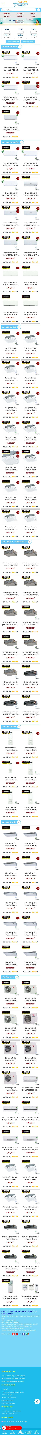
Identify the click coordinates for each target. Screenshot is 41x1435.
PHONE (11, 1428)
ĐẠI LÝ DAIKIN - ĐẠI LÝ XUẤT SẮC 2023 (14, 1379)
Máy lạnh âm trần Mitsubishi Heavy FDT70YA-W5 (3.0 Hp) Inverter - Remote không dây (30, 379)
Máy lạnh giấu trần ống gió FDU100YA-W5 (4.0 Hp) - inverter (30, 683)
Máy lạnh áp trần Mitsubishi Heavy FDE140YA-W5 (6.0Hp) (10, 934)
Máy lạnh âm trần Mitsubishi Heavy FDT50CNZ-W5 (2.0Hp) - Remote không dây (10, 468)
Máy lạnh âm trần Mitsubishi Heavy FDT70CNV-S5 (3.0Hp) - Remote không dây (30, 468)
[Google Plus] (17, 1334)
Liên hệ (5, 1389)
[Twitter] (20, 1334)
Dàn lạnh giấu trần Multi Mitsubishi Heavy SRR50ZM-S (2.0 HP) (10, 1267)
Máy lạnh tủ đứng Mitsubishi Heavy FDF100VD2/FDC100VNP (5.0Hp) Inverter (30, 808)
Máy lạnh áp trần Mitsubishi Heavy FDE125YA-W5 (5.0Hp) (30, 904)
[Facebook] (23, 1334)
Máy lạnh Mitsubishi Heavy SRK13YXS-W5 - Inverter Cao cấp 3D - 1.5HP (10, 128)
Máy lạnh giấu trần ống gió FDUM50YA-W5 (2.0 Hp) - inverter (10, 653)
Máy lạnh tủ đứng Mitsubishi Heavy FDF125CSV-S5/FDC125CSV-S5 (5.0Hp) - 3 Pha (30, 749)
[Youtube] (13, 1334)
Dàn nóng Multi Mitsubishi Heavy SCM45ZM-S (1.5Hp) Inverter (10, 999)
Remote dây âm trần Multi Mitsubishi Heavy (30, 1297)
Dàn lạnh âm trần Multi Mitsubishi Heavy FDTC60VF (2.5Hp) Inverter (30, 1208)
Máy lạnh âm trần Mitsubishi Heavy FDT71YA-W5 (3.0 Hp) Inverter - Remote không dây (10, 409)
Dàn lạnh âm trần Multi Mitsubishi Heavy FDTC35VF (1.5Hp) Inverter (30, 1178)
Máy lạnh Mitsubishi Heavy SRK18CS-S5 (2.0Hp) (10, 313)
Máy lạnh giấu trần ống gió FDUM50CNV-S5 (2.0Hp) (10, 564)
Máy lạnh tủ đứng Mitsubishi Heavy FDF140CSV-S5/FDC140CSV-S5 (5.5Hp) (10, 778)
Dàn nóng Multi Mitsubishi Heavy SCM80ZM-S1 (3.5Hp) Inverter (10, 1059)
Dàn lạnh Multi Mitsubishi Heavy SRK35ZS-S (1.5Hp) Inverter (10, 1118)
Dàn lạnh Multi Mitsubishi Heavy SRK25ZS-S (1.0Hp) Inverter (30, 1089)
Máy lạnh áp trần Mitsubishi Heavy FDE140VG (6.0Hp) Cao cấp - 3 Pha (30, 963)
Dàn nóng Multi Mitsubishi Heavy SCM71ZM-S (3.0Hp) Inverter (30, 1029)
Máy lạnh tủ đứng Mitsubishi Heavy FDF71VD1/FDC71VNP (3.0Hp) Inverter (30, 778)
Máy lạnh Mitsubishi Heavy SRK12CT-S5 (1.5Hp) (30, 283)
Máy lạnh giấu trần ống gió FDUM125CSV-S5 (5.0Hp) (30, 594)
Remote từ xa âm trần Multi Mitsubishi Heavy (10, 1297)
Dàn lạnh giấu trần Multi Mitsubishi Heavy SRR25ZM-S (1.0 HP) (10, 1238)
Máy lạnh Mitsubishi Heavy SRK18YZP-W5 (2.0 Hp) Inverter (10, 98)
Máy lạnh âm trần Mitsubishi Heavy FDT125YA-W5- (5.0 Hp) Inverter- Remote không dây (10, 438)
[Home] (20, 3)
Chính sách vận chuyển (9, 1398)
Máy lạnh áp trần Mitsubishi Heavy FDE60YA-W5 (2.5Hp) (10, 874)
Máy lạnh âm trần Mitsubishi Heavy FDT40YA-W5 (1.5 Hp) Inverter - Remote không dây (10, 349)
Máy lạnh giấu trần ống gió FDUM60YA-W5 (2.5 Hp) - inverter (30, 653)
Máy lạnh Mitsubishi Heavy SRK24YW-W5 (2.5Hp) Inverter (30, 194)
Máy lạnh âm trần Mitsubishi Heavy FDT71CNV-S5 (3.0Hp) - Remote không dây (10, 498)
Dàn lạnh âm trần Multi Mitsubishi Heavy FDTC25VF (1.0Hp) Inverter (10, 1178)
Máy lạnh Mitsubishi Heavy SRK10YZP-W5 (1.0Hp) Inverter (10, 69)
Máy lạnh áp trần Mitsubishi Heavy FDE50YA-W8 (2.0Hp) (30, 844)
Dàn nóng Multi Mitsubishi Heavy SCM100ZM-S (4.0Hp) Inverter (30, 1059)
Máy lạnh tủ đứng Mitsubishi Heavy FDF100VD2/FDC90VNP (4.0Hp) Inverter (10, 808)
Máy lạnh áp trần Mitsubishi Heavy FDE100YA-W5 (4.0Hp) (10, 904)
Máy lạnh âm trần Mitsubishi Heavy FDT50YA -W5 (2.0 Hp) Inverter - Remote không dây (30, 349)
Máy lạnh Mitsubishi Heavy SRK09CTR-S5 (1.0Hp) (10, 283)
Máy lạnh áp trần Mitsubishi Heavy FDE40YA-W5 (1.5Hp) (10, 844)
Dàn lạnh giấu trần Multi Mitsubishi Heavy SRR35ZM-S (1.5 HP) (30, 1238)
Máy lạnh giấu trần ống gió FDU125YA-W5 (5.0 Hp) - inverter (10, 713)
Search (38, 9)
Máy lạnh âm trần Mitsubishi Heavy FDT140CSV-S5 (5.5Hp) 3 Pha (30, 528)
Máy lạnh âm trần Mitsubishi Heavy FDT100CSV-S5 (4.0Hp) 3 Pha (30, 498)
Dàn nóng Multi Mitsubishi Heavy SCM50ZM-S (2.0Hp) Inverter (30, 999)
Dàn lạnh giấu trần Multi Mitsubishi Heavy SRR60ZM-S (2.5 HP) (30, 1267)
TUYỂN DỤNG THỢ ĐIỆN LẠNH (11, 1411)
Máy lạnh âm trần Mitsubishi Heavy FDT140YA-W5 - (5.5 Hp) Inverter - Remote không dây (30, 438)
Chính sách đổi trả (8, 1400)
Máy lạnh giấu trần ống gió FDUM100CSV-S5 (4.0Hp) (10, 594)
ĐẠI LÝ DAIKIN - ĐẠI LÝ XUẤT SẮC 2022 (14, 1376)
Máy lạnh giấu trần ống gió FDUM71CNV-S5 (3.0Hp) (30, 564)
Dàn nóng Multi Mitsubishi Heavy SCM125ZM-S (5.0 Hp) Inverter (10, 1089)
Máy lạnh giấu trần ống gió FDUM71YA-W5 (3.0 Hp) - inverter (10, 683)
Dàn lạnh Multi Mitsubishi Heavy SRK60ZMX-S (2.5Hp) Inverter (10, 1148)
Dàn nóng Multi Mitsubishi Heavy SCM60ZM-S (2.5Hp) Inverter (10, 1029)
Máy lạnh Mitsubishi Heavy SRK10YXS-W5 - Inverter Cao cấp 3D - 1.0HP (30, 98)
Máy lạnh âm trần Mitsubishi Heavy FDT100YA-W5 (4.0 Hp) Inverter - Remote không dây (30, 409)
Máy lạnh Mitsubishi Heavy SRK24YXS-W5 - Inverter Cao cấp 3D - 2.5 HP (30, 254)
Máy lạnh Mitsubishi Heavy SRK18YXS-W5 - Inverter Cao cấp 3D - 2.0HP (10, 254)
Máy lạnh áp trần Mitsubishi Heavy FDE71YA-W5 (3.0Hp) (30, 874)
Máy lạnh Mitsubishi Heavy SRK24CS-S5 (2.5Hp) (30, 313)
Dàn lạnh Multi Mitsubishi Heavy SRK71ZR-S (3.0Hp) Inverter (30, 1148)
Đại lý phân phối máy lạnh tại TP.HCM (13, 1381)
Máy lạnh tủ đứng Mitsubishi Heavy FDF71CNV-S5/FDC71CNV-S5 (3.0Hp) (10, 749)
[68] (10, 58)
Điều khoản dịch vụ (8, 1395)
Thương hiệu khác (27, 41)
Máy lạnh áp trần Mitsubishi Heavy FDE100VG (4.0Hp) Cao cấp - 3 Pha (30, 934)
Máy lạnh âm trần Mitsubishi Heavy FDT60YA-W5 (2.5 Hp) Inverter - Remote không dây (10, 379)
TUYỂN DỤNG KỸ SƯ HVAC (10, 1414)
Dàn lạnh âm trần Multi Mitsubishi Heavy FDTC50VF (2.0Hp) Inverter (10, 1208)
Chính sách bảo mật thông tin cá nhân (13, 1392)
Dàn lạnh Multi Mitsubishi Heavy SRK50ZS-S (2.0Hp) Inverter (30, 1118)
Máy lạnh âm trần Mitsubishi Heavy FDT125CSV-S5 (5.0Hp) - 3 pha (10, 528)
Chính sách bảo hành (9, 1403)
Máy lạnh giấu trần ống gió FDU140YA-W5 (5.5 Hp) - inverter (30, 713)
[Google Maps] (27, 1334)
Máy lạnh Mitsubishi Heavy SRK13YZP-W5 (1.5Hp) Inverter (30, 69)
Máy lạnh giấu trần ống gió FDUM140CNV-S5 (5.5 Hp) (10, 623)
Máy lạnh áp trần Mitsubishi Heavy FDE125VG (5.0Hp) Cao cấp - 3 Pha (10, 963)
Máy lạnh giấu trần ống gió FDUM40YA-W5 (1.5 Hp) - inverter (30, 623)
